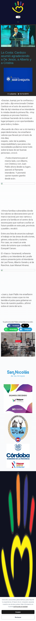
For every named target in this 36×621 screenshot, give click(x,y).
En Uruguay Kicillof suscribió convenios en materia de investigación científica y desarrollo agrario (18, 347)
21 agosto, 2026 (19, 353)
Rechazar (18, 617)
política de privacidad (20, 607)
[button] (18, 21)
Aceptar (18, 612)
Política (18, 341)
